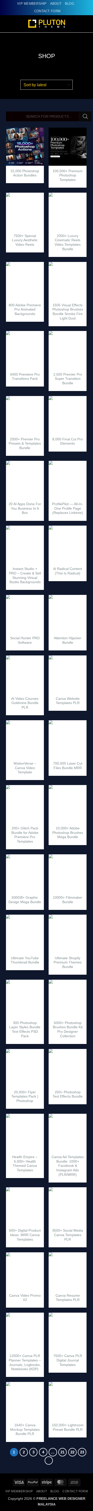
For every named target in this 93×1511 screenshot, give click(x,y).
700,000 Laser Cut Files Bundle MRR (67, 766)
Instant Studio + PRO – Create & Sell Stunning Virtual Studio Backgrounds (25, 575)
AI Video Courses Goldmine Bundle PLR (24, 703)
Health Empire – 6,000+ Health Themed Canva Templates (24, 1163)
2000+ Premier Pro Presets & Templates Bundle (25, 443)
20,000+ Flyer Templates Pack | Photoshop (24, 1096)
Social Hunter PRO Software (25, 640)
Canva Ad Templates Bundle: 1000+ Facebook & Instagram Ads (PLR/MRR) (68, 1166)
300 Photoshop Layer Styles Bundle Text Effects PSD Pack (24, 1029)
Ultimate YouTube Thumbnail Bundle (25, 960)
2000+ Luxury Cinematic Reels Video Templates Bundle (68, 242)
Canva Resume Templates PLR (68, 1298)
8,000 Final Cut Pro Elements (67, 441)
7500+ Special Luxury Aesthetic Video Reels (25, 240)
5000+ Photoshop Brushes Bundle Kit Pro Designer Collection (68, 1029)
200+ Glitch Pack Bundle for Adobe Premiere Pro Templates (24, 834)
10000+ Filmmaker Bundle (67, 900)
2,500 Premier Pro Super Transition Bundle (67, 379)
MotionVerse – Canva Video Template (25, 768)
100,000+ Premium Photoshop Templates (68, 175)
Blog (69, 3)
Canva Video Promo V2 (25, 1298)
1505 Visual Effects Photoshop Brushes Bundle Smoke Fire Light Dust (67, 311)
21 (62, 1452)
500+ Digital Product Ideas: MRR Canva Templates (25, 1235)
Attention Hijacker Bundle (67, 640)
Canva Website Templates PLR (68, 701)
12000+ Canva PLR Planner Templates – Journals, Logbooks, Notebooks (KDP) (25, 1362)
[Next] (49, 1460)
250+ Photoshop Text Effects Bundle (68, 1094)
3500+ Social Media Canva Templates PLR (67, 1235)
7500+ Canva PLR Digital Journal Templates (67, 1360)
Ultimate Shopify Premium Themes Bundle (68, 962)
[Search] (85, 116)
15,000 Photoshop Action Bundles (24, 173)
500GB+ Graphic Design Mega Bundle (24, 900)
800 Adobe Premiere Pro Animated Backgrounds (25, 309)
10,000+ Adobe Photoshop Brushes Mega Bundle (67, 832)
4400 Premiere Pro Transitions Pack (25, 377)
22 (72, 1452)
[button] (86, 24)
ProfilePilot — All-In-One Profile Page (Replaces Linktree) (67, 508)
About (56, 3)
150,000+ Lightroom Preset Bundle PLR (68, 1427)
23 (82, 1452)
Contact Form (47, 11)
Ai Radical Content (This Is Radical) (67, 571)
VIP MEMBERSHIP (32, 3)
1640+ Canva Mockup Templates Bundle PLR (25, 1429)
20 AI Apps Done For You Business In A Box (25, 508)
